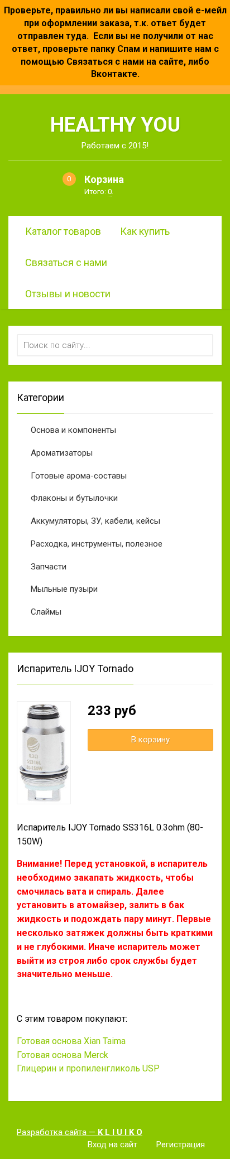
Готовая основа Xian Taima (71, 1041)
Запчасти (48, 567)
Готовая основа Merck (62, 1055)
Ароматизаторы (62, 453)
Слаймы (46, 612)
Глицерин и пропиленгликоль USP (88, 1068)
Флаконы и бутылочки (74, 498)
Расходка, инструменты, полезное (96, 544)
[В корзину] (150, 740)
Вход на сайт (112, 1144)
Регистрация (180, 1144)
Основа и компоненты (73, 430)
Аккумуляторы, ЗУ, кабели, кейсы (95, 521)
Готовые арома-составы (79, 476)
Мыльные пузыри (64, 589)
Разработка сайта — (79, 1132)
